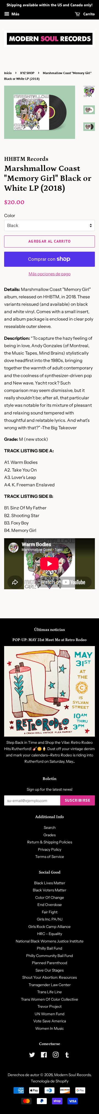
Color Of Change (49, 897)
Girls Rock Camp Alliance (49, 926)
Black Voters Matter (49, 890)
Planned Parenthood (49, 963)
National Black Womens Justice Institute (50, 941)
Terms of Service (49, 856)
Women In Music (49, 1028)
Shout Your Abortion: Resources (49, 977)
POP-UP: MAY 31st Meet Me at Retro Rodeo (49, 640)
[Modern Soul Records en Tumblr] (67, 1056)
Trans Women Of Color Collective (49, 999)
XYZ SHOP (27, 73)
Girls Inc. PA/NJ (49, 919)
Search (50, 827)
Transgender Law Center (50, 985)
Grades (49, 835)
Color (9, 215)
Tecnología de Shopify (49, 1081)
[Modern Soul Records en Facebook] (44, 1056)
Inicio (8, 73)
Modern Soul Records (72, 1075)
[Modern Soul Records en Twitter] (32, 1056)
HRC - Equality (49, 933)
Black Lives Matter (49, 883)
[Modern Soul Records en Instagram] (56, 1056)
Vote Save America (49, 1021)
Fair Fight (49, 912)
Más (15, 14)
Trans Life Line (49, 992)
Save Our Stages (49, 970)
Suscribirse (77, 800)
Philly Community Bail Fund (49, 955)
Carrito (88, 14)
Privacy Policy (49, 849)
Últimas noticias (49, 629)
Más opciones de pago (50, 273)
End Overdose (49, 904)
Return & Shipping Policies (49, 842)
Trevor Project (49, 1006)
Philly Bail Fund (49, 948)
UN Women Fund (49, 1014)
